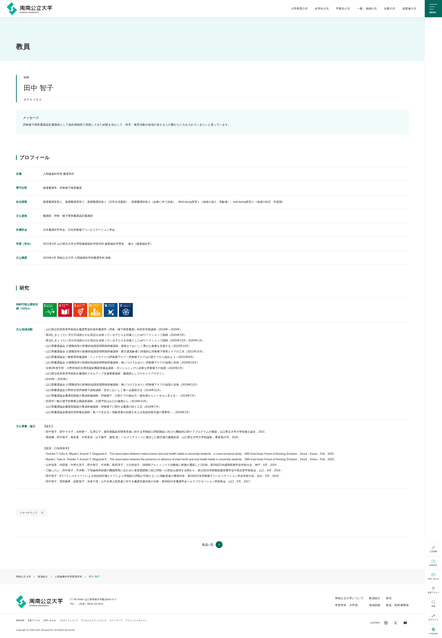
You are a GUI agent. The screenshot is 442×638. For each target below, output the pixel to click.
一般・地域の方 (367, 8)
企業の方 (389, 8)
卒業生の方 (343, 8)
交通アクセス (433, 592)
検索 (433, 606)
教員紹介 (374, 598)
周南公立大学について (349, 598)
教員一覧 (208, 544)
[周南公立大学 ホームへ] (30, 8)
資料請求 (433, 565)
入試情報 (433, 551)
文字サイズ (433, 620)
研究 (389, 598)
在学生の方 (322, 8)
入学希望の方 (299, 8)
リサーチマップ (28, 512)
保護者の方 (409, 8)
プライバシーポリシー (136, 620)
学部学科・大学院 (346, 605)
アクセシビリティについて (94, 620)
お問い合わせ (433, 579)
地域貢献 (374, 605)
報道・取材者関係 (397, 605)
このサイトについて (68, 620)
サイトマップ (116, 620)
